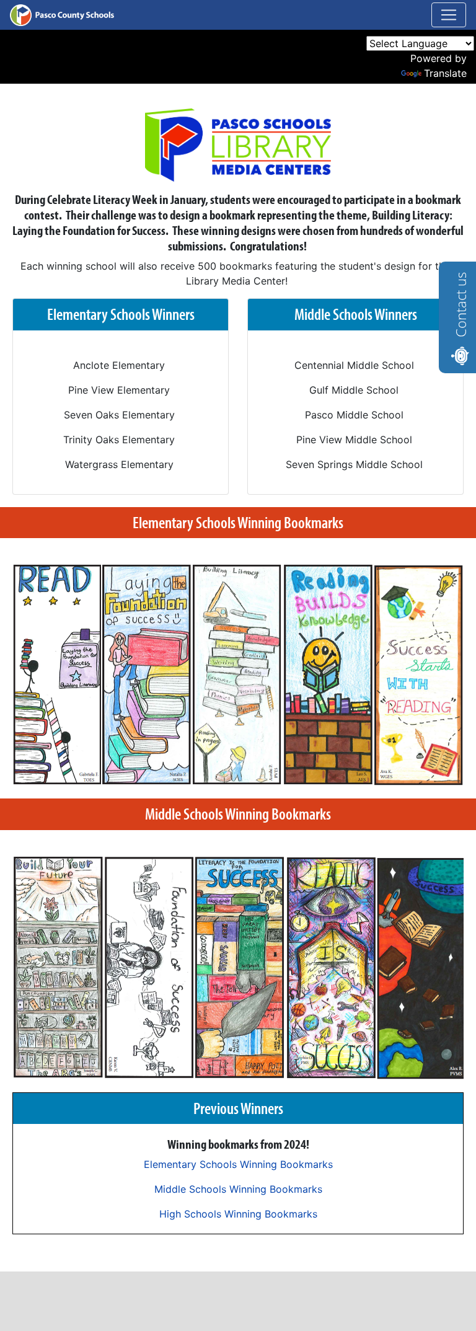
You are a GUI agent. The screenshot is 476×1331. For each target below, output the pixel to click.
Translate (445, 73)
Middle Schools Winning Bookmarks (238, 1189)
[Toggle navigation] (448, 14)
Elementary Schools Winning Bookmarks (238, 1164)
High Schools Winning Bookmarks (238, 1214)
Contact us (460, 304)
